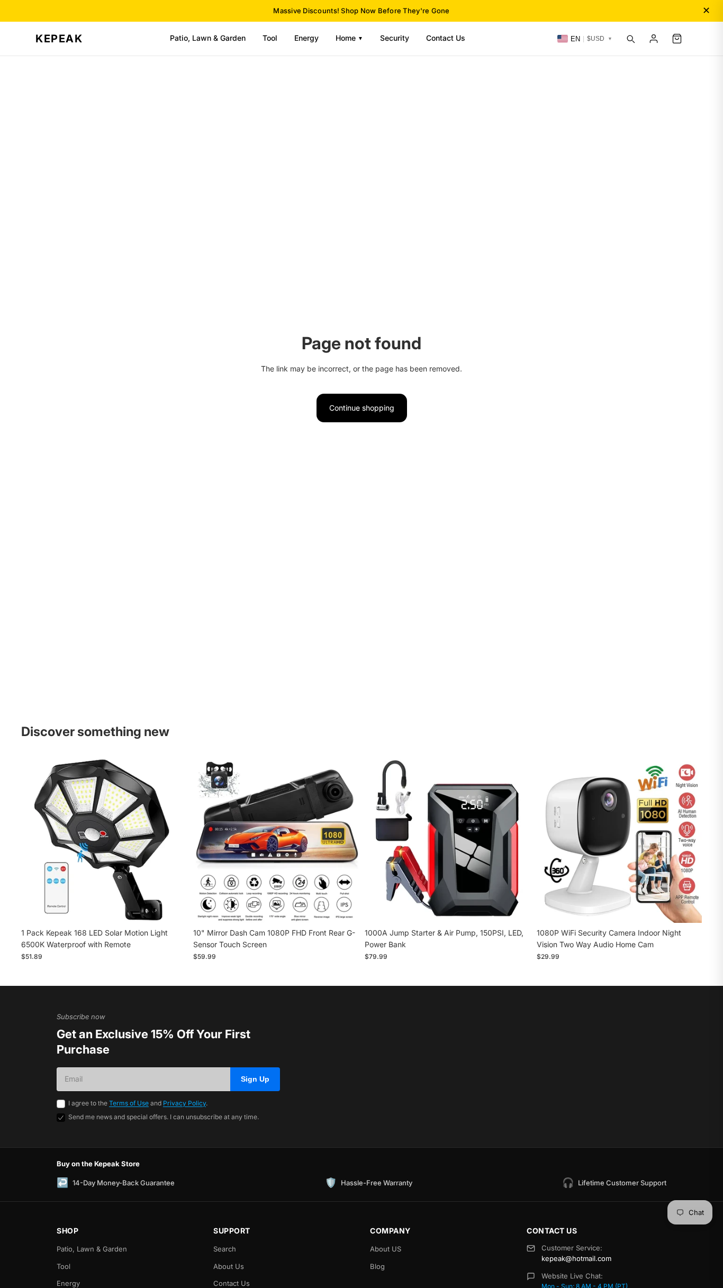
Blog (377, 1266)
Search (224, 1249)
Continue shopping (361, 407)
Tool (270, 37)
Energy (306, 37)
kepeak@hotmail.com (576, 1258)
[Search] (630, 38)
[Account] (653, 38)
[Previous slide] (37, 840)
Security (394, 37)
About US (385, 1249)
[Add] (170, 906)
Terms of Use (129, 1103)
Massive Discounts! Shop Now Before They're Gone (361, 10)
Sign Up (255, 1079)
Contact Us (445, 37)
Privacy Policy (184, 1103)
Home (349, 37)
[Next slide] (171, 840)
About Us (228, 1266)
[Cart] (677, 38)
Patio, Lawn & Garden (208, 37)
